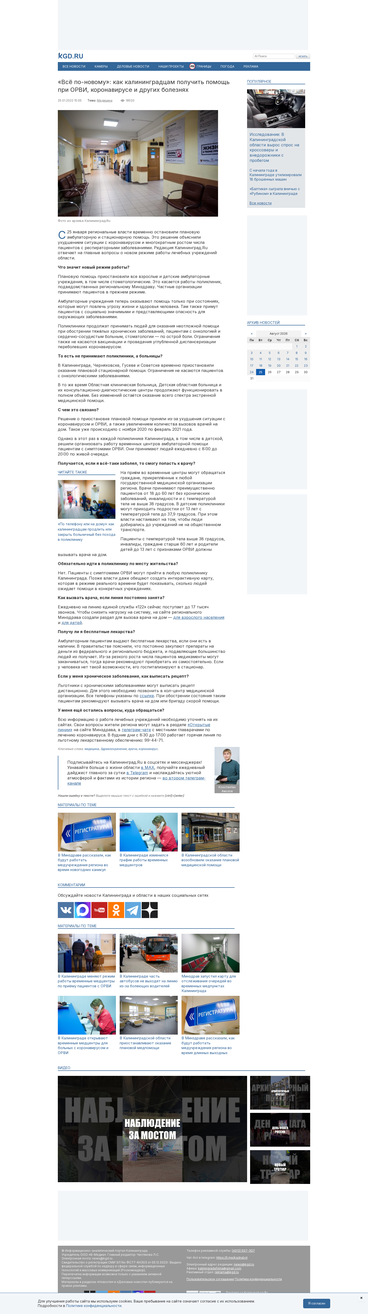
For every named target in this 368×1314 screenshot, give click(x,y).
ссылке (147, 695)
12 (269, 359)
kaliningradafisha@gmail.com (219, 1268)
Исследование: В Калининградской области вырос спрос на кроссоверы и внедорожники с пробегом (274, 147)
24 (252, 372)
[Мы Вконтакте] (66, 910)
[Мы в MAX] (83, 910)
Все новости (261, 203)
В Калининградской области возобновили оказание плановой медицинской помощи (210, 860)
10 (251, 359)
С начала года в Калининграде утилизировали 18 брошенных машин (276, 174)
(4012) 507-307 (243, 1250)
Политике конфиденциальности (93, 1305)
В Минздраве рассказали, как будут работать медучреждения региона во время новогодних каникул (84, 862)
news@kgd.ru (244, 1264)
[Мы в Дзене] (150, 910)
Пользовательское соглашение (210, 1279)
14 (287, 359)
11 (260, 359)
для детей (72, 622)
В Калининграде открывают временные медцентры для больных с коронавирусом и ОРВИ (83, 1045)
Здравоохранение (113, 749)
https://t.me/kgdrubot (232, 1257)
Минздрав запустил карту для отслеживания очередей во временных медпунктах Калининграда (208, 983)
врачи (132, 749)
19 (269, 365)
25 (260, 372)
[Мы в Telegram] (133, 910)
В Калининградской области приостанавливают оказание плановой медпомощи (145, 1043)
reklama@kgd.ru (227, 1272)
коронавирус (148, 749)
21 (287, 365)
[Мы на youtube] (99, 910)
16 (305, 359)
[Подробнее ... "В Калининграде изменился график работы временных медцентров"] (149, 850)
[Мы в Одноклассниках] (116, 910)
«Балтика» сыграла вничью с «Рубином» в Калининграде (275, 191)
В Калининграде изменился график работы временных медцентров (144, 860)
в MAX (147, 767)
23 (306, 365)
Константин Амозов (227, 789)
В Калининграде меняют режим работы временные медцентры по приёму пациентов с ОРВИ (86, 981)
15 (296, 359)
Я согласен (316, 1303)
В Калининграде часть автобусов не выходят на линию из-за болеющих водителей (149, 981)
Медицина (104, 100)
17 (251, 365)
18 (260, 365)
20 (279, 365)
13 (278, 359)
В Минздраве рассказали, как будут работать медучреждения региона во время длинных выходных (208, 1045)
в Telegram (137, 772)
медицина (91, 749)
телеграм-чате (136, 729)
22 (296, 365)
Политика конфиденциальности (258, 1279)
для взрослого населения (198, 617)
